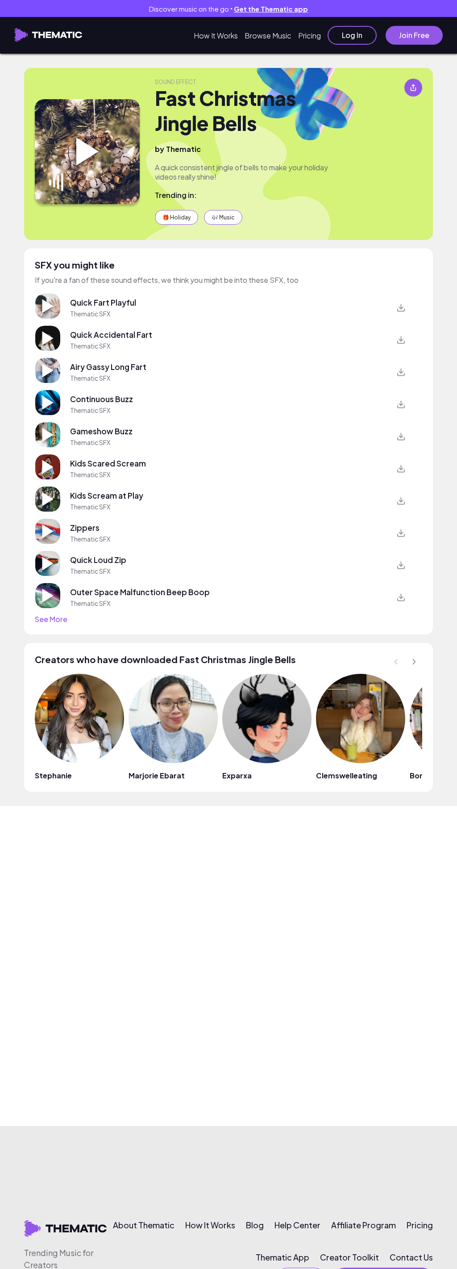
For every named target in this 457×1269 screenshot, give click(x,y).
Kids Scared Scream (108, 463)
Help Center (297, 1225)
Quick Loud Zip (98, 560)
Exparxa (237, 775)
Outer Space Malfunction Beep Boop (140, 592)
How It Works (216, 35)
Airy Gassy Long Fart (108, 367)
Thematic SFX (90, 314)
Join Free (414, 35)
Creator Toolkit (349, 1257)
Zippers (85, 528)
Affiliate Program (363, 1225)
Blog (255, 1225)
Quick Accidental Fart (111, 335)
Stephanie (53, 775)
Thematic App (282, 1257)
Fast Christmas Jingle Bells (225, 110)
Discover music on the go (228, 8)
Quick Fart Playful (103, 302)
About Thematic (143, 1225)
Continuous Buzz (101, 399)
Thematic (183, 149)
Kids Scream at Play (106, 495)
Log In (352, 35)
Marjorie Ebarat (157, 775)
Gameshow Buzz (101, 431)
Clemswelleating (346, 775)
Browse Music (268, 35)
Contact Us (411, 1257)
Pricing (309, 35)
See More (51, 619)
